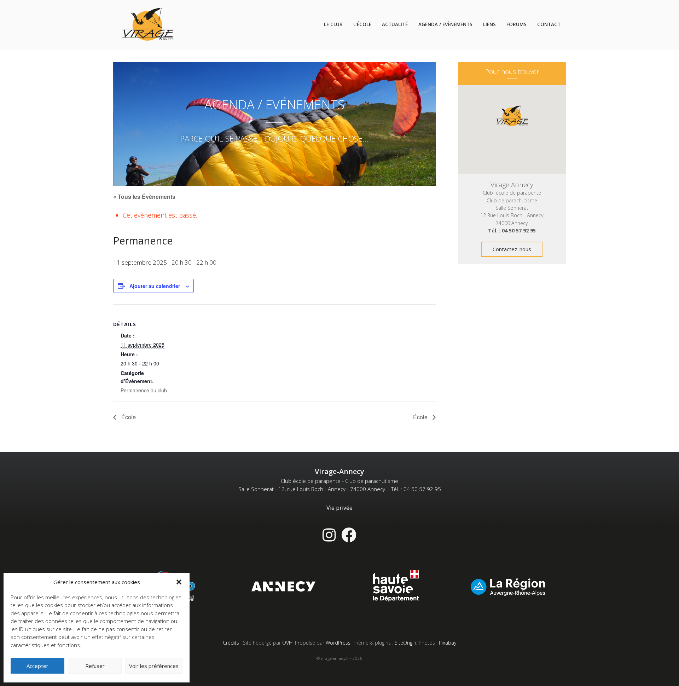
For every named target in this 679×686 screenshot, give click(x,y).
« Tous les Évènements (144, 196)
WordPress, (339, 642)
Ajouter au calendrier (154, 285)
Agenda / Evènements (445, 24)
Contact (549, 24)
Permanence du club (144, 390)
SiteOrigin (405, 642)
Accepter (37, 665)
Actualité (395, 24)
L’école (362, 24)
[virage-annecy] (147, 25)
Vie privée (339, 508)
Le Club (333, 24)
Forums (516, 24)
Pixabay (447, 642)
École (128, 417)
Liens (489, 24)
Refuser (95, 665)
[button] (178, 582)
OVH (287, 642)
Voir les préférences (154, 665)
